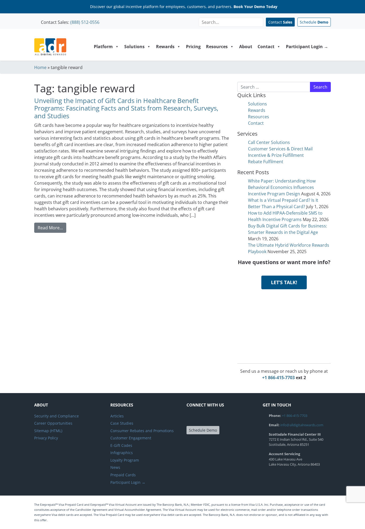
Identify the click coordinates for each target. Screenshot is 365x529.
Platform (103, 47)
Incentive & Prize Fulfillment (276, 155)
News (115, 467)
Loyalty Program (124, 460)
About (245, 47)
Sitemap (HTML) (48, 430)
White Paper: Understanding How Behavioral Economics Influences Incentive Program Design (282, 187)
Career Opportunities (53, 423)
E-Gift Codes (121, 445)
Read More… (52, 227)
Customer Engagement (130, 437)
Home (40, 67)
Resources (217, 47)
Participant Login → (307, 47)
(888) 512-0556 (84, 22)
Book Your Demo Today (255, 6)
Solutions (134, 47)
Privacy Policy (46, 437)
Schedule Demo (203, 430)
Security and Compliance (56, 415)
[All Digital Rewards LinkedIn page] (210, 417)
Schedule (314, 22)
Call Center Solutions (269, 142)
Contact (280, 22)
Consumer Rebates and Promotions (142, 430)
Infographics (121, 452)
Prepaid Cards (123, 474)
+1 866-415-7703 (278, 377)
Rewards (165, 47)
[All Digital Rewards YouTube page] (220, 417)
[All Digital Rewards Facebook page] (191, 417)
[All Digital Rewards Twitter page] (201, 417)
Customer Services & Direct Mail (280, 149)
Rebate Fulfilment (265, 162)
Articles (117, 415)
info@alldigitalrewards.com (301, 425)
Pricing (193, 47)
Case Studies (121, 423)
